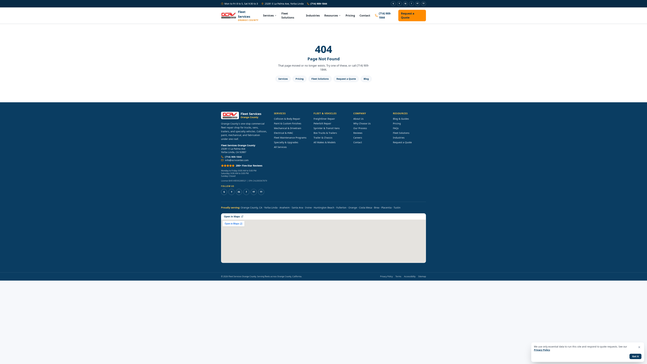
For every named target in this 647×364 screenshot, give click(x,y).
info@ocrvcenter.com (237, 160)
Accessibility (409, 276)
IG (405, 4)
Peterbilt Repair (322, 123)
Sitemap (422, 276)
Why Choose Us (362, 123)
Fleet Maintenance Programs (290, 137)
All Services (280, 147)
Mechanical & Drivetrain (287, 128)
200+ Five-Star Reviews (249, 165)
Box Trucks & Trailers (325, 132)
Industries (313, 15)
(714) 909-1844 (318, 3)
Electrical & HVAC (283, 132)
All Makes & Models (325, 142)
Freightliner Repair (324, 118)
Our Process (360, 128)
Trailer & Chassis (323, 137)
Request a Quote (407, 15)
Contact (365, 15)
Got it (635, 356)
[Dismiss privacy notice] (639, 347)
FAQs (396, 128)
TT (424, 4)
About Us (358, 118)
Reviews (357, 132)
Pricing (350, 15)
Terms (398, 276)
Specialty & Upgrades (286, 142)
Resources (331, 15)
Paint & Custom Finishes (287, 123)
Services (268, 15)
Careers (357, 137)
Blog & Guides (401, 118)
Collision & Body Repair (287, 118)
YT (418, 4)
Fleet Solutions (287, 15)
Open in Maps (232, 216)
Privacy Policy (386, 276)
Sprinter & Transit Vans (327, 128)
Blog (366, 78)
